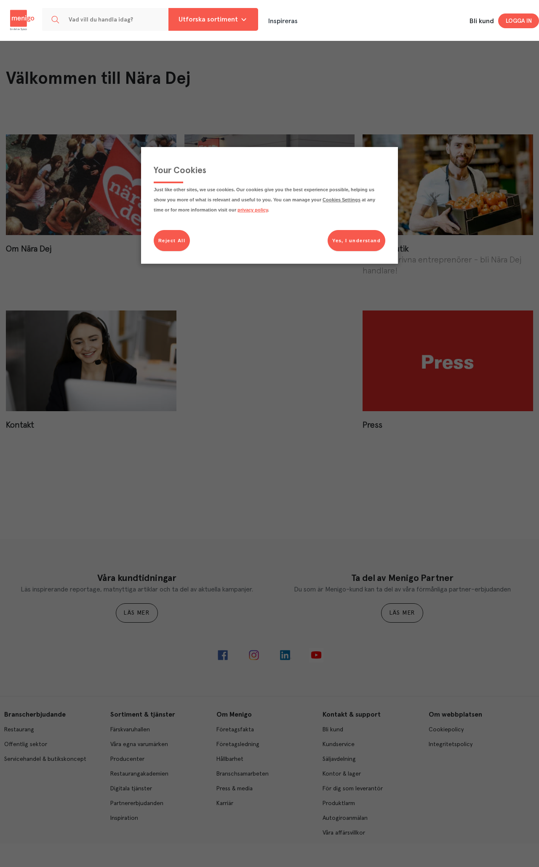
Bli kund (482, 21)
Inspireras (283, 21)
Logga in (519, 21)
